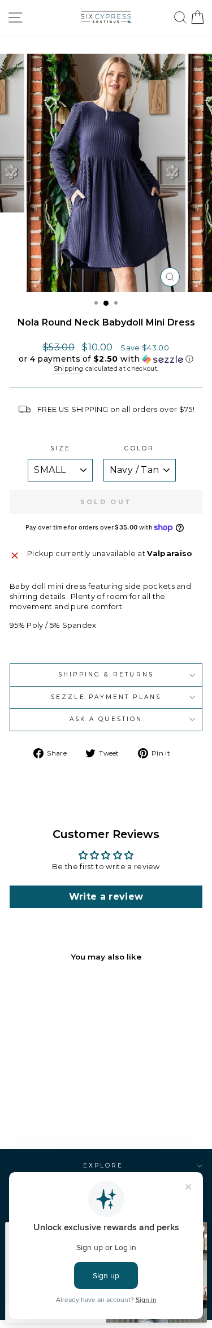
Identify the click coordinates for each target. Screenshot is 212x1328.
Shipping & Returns (106, 674)
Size (60, 448)
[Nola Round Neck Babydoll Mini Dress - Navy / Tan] (33, 1110)
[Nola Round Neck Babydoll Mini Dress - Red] (59, 1110)
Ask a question (106, 719)
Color (139, 448)
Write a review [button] (106, 896)
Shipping (69, 368)
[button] (106, 359)
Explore (103, 1165)
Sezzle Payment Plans (106, 697)
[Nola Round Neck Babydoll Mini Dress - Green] (46, 1110)
